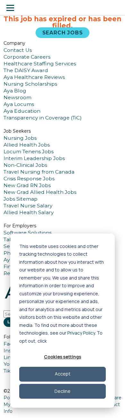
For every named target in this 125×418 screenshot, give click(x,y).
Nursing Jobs (20, 138)
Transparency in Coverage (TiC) (43, 118)
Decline (62, 391)
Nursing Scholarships (30, 84)
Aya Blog (15, 91)
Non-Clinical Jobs (25, 165)
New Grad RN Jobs (27, 185)
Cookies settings (62, 357)
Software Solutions (28, 233)
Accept (63, 374)
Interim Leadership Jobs (34, 158)
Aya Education (22, 111)
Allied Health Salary (29, 212)
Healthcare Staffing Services (40, 64)
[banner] (30, 8)
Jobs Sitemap (21, 199)
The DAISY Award (26, 70)
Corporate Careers (27, 57)
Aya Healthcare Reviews (34, 77)
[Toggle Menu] (10, 8)
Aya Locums (19, 104)
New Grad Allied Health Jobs (40, 192)
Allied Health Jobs (27, 145)
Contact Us (18, 50)
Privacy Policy (81, 333)
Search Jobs (62, 33)
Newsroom (17, 97)
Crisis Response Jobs (29, 179)
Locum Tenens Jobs (29, 151)
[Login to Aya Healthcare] (115, 8)
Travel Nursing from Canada (39, 172)
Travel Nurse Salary (28, 206)
